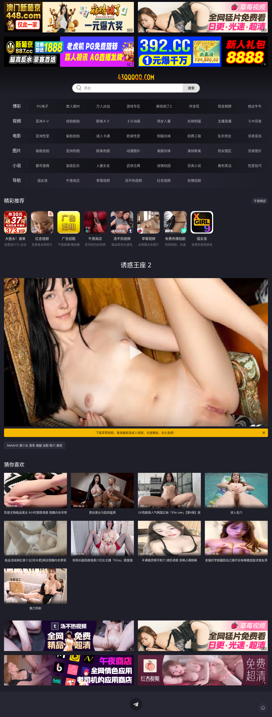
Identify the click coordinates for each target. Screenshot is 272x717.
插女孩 (42, 180)
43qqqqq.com (136, 77)
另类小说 (194, 165)
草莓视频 (103, 180)
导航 (17, 180)
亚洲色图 (73, 150)
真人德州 (73, 106)
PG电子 (42, 106)
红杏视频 (164, 180)
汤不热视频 (133, 180)
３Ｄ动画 (133, 121)
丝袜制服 (194, 121)
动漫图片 (133, 150)
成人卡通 (103, 136)
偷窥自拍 (42, 150)
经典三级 (194, 136)
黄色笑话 (224, 165)
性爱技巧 (255, 165)
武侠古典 (133, 165)
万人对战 (103, 106)
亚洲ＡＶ (42, 121)
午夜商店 (73, 180)
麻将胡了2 (164, 106)
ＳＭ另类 (255, 121)
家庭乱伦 (73, 165)
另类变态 (255, 136)
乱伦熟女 (224, 136)
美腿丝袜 (164, 150)
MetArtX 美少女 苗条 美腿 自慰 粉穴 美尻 (34, 445)
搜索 (191, 88)
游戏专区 (133, 106)
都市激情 (42, 165)
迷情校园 (164, 165)
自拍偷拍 (73, 121)
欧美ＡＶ (103, 121)
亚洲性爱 (42, 136)
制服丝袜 (164, 136)
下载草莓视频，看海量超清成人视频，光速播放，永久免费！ (136, 433)
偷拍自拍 (73, 136)
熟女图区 (224, 150)
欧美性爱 (133, 136)
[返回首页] (263, 708)
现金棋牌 (224, 106)
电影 (17, 136)
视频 (17, 121)
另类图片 (255, 150)
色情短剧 (194, 180)
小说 (17, 165)
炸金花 (194, 106)
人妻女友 (103, 165)
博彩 (17, 106)
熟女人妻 (164, 121)
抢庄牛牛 (255, 106)
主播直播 (224, 121)
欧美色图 (103, 150)
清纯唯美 (194, 150)
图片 (17, 151)
